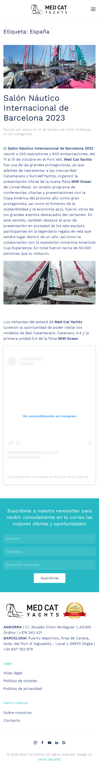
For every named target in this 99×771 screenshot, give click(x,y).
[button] (93, 9)
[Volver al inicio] (49, 9)
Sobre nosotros (17, 712)
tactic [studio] (49, 759)
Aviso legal (12, 673)
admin (27, 129)
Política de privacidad (22, 688)
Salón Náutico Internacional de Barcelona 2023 (36, 108)
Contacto (11, 720)
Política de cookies (20, 681)
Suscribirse (49, 578)
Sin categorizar (20, 134)
